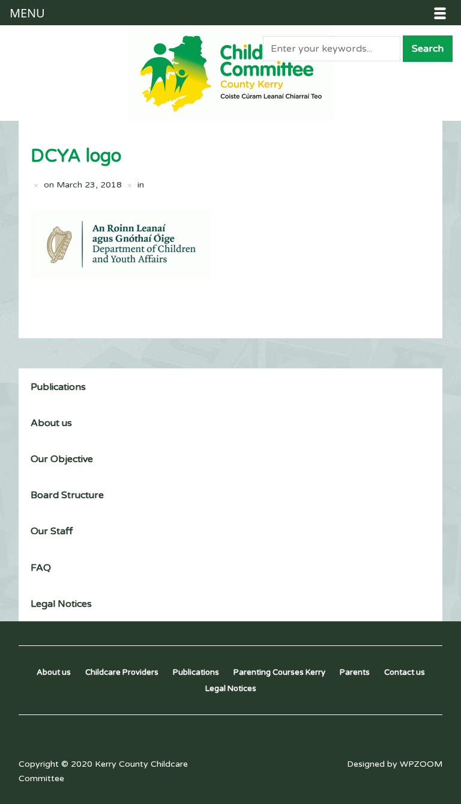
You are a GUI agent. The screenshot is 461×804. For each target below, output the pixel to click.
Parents (355, 672)
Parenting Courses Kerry (279, 672)
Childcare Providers (121, 672)
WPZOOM (421, 764)
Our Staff (52, 531)
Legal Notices (61, 604)
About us (51, 423)
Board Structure (67, 495)
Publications (58, 387)
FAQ (41, 568)
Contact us (404, 672)
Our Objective (62, 459)
